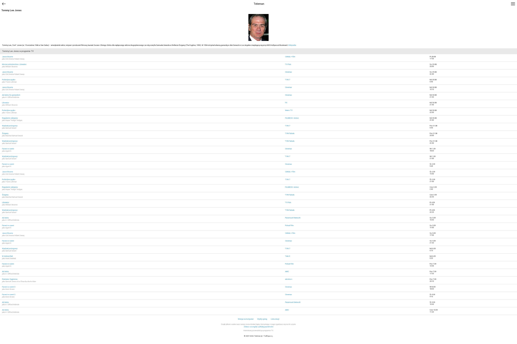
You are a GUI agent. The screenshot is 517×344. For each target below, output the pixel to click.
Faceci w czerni (8, 149)
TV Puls (288, 64)
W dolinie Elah (7, 256)
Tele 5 (287, 256)
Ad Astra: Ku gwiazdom (11, 95)
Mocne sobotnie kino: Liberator (14, 64)
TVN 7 (287, 80)
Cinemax (288, 72)
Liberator (5, 103)
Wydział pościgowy (9, 126)
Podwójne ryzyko (8, 80)
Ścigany (5, 133)
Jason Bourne (7, 57)
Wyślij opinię (262, 319)
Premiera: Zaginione (9, 279)
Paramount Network (293, 218)
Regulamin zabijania (10, 118)
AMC (287, 271)
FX (286, 103)
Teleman (259, 3)
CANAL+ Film (290, 57)
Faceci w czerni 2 (8, 287)
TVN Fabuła (289, 133)
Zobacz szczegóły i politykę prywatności (258, 327)
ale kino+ (288, 279)
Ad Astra (5, 218)
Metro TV (288, 110)
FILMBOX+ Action (292, 118)
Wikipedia (292, 45)
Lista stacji (275, 319)
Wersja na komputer (246, 319)
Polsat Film (289, 225)
